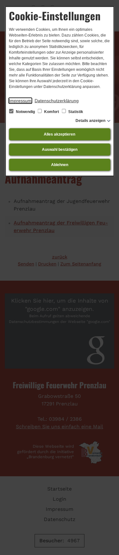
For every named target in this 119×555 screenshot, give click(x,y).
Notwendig (25, 112)
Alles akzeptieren (59, 134)
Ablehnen (59, 165)
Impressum (20, 100)
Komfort (51, 112)
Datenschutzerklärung (57, 100)
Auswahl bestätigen (59, 149)
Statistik (75, 112)
